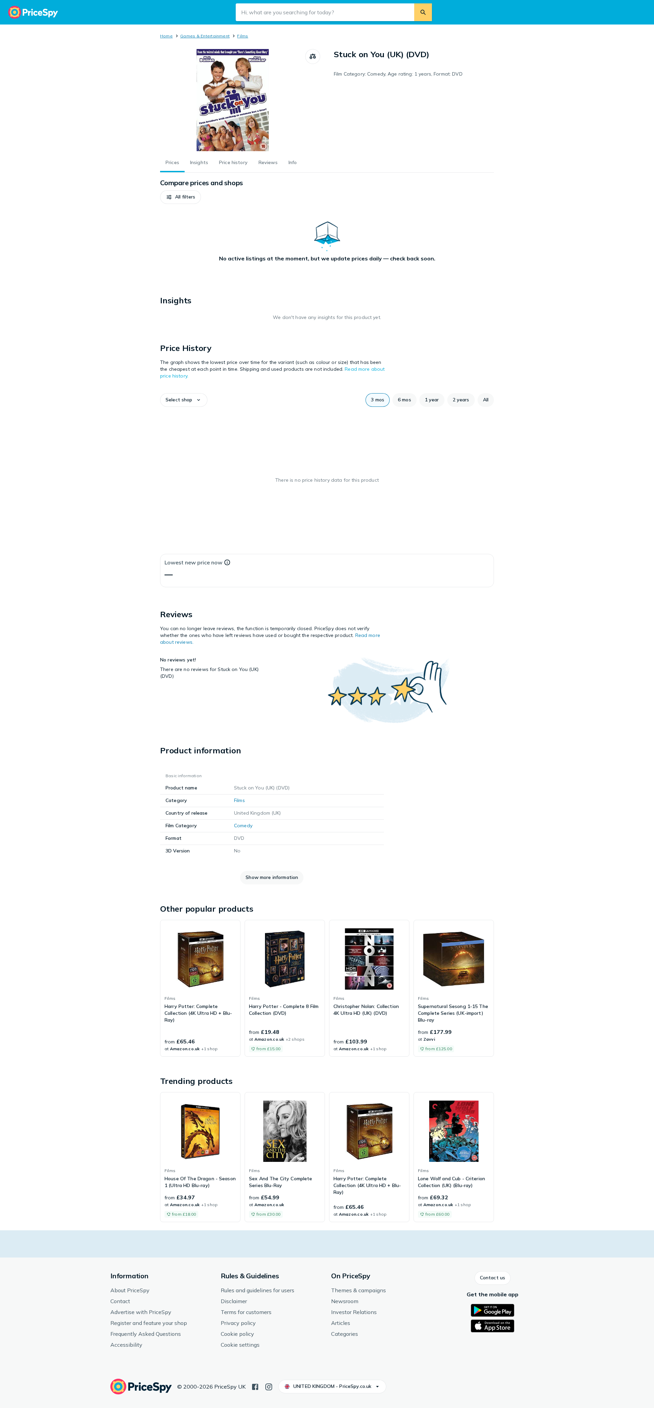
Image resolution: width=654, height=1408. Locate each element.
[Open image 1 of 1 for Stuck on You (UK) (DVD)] (232, 100)
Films (242, 35)
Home (166, 35)
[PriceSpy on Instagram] (269, 1386)
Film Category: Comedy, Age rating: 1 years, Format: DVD (398, 74)
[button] (180, 197)
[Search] (423, 12)
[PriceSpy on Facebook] (255, 1386)
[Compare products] (312, 56)
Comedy (243, 825)
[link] (200, 988)
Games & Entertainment (205, 35)
